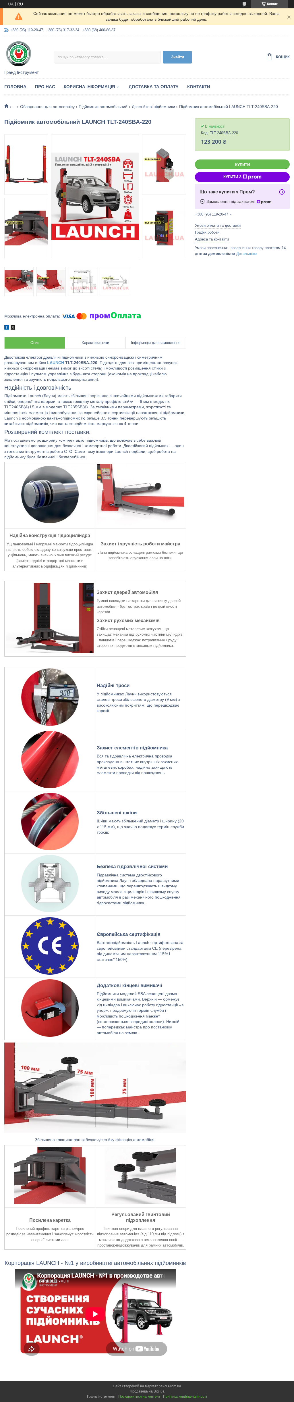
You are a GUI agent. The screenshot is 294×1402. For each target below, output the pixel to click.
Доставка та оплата (154, 86)
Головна (15, 86)
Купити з (232, 177)
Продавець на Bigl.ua (147, 1391)
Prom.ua (174, 1386)
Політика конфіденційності (185, 1397)
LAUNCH (55, 362)
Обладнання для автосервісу (47, 106)
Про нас (45, 86)
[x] (13, 328)
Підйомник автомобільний (103, 106)
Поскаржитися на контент (139, 1397)
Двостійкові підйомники (153, 106)
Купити (242, 165)
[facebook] (6, 328)
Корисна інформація (89, 86)
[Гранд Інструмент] (29, 53)
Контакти (198, 86)
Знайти (177, 57)
